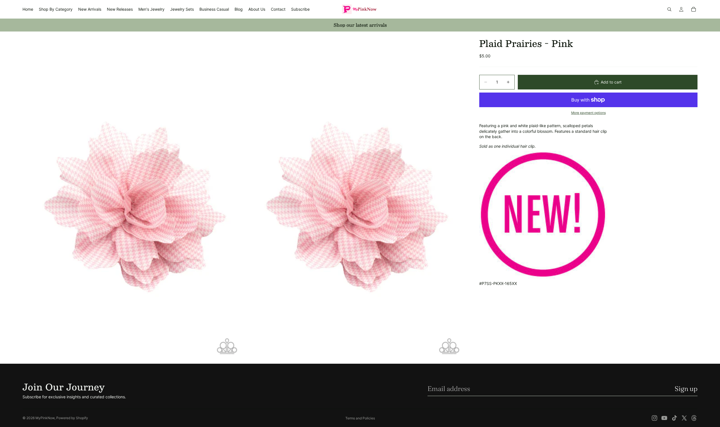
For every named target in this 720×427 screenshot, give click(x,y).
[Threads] (694, 418)
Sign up (686, 389)
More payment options (588, 113)
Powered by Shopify (72, 418)
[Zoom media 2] (355, 197)
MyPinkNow (45, 418)
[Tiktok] (674, 418)
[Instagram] (654, 418)
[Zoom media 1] (133, 197)
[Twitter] (684, 418)
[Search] (669, 9)
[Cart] (693, 9)
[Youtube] (664, 418)
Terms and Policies (360, 418)
